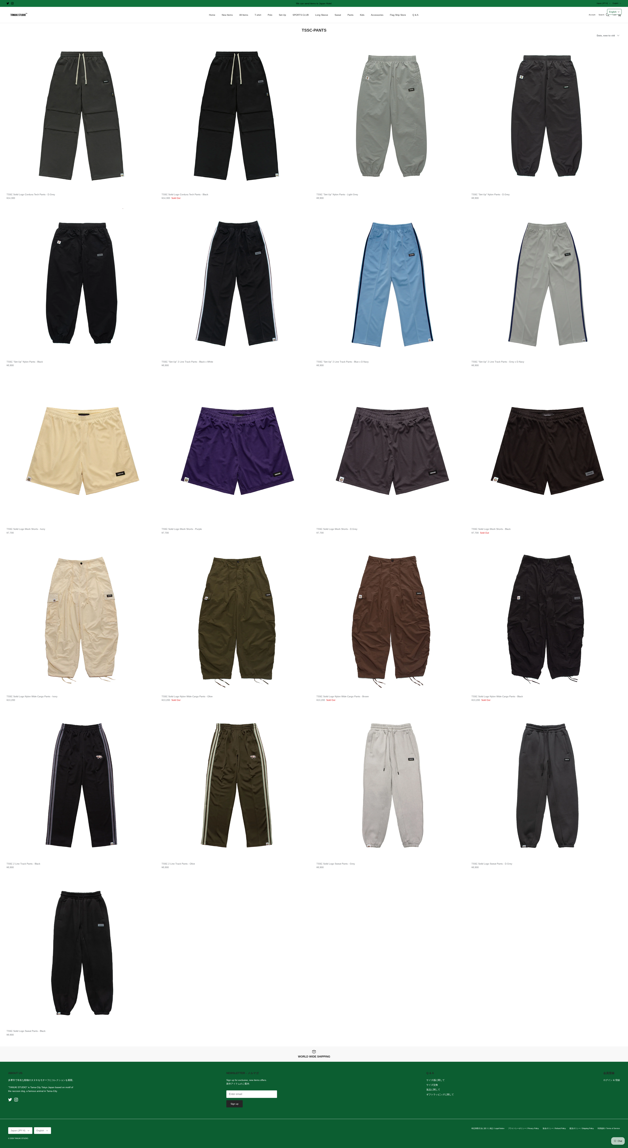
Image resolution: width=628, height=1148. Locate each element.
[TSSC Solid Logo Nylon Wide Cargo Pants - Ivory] (82, 618)
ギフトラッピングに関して (440, 1094)
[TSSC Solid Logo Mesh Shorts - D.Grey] (391, 450)
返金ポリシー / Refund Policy (554, 1128)
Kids (362, 15)
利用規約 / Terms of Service (609, 1128)
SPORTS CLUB (301, 15)
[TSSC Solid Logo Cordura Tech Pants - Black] (237, 116)
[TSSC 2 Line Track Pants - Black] (82, 785)
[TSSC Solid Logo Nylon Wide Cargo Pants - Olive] (237, 618)
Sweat (338, 15)
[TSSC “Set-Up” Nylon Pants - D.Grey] (546, 116)
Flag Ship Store (398, 15)
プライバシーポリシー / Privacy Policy (523, 1128)
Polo (270, 15)
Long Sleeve (321, 15)
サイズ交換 (432, 1085)
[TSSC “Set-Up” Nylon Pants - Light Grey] (391, 116)
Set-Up (282, 15)
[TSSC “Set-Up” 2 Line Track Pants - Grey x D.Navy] (546, 283)
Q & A (415, 15)
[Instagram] (12, 3)
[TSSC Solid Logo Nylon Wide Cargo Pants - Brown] (391, 618)
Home (212, 15)
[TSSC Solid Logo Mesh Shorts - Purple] (237, 450)
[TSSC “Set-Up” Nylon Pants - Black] (82, 283)
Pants (350, 15)
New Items (227, 15)
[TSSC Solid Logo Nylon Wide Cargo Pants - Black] (546, 618)
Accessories (377, 15)
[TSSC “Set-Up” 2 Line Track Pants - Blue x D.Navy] (391, 283)
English (615, 3)
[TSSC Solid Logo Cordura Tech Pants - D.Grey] (82, 116)
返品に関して (433, 1089)
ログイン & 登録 (611, 1080)
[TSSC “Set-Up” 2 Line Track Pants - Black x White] (237, 283)
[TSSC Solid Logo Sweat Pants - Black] (82, 952)
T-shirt (258, 15)
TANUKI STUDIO (21, 1138)
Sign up (234, 1103)
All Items (243, 15)
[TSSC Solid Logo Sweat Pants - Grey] (391, 785)
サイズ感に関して (435, 1080)
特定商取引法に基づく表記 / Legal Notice (487, 1128)
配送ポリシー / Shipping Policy (582, 1128)
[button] (614, 11)
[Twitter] (8, 3)
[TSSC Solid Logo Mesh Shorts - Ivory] (82, 450)
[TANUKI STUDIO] (18, 15)
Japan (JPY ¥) (602, 3)
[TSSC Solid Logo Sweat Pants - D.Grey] (546, 785)
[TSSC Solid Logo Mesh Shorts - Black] (546, 450)
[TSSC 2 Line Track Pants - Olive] (237, 785)
